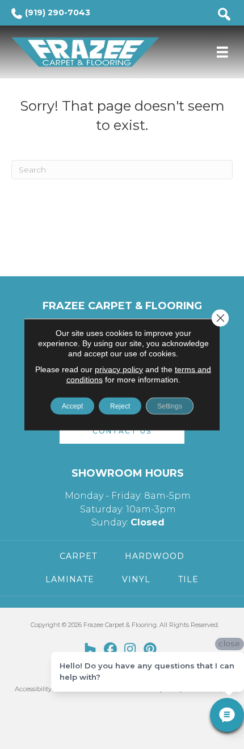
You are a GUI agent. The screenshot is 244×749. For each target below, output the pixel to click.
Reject (120, 406)
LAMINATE (69, 579)
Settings (169, 406)
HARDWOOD (154, 556)
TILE (188, 579)
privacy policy (119, 369)
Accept (72, 406)
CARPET (78, 556)
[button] (122, 431)
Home (20, 88)
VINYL (136, 579)
